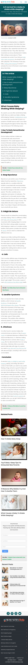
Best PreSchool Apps (6, 636)
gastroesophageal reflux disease (10, 305)
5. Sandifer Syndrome (10, 97)
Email (3, 544)
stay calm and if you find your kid (17, 348)
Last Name (4, 538)
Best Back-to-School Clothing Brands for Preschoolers (16, 568)
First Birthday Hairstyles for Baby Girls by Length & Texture (17, 593)
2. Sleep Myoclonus (9, 88)
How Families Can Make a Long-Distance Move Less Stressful (17, 576)
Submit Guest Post (10, 657)
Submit (5, 551)
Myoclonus (20, 181)
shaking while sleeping (10, 63)
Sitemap (20, 660)
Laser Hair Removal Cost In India (9, 646)
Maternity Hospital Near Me (8, 649)
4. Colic (5, 94)
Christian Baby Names (6, 639)
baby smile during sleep (10, 219)
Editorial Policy (12, 660)
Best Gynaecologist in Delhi (8, 653)
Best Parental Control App (7, 626)
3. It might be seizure (10, 91)
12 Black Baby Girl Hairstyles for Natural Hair (17, 585)
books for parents (18, 396)
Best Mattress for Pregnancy (8, 629)
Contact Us (20, 657)
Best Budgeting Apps (6, 633)
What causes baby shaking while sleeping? (12, 78)
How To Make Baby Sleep (10, 439)
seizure (4, 230)
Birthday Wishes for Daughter (8, 643)
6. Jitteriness (7, 100)
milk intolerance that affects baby (13, 282)
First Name (5, 532)
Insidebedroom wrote (21, 117)
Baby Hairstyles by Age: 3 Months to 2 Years (17, 601)
